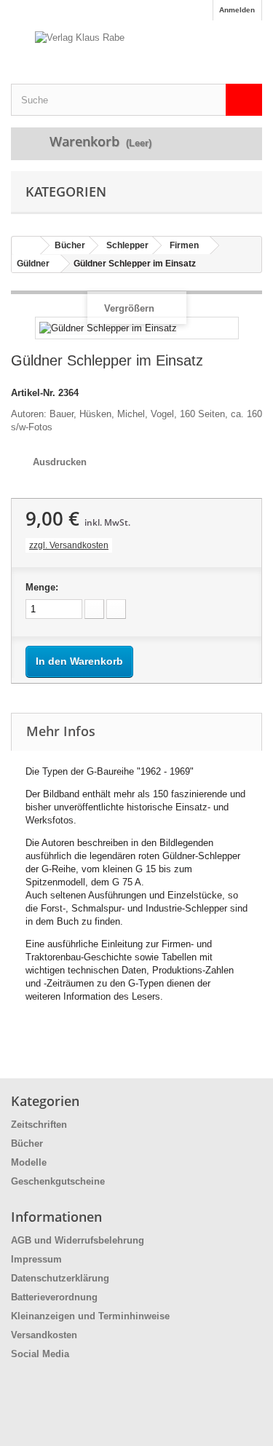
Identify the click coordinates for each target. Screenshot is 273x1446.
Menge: (41, 587)
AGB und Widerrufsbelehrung (77, 1240)
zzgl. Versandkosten (68, 545)
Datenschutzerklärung (60, 1278)
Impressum (36, 1259)
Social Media (40, 1353)
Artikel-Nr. (33, 392)
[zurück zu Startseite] (26, 246)
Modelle (29, 1162)
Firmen (184, 245)
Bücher (70, 245)
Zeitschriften (39, 1124)
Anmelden (237, 10)
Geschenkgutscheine (58, 1181)
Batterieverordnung (54, 1297)
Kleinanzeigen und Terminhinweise (90, 1316)
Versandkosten (44, 1335)
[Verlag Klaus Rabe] (136, 51)
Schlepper (127, 245)
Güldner (33, 263)
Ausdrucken (60, 462)
